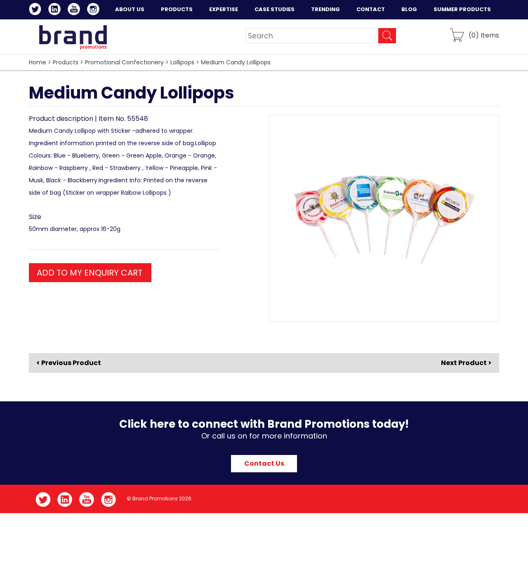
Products (177, 9)
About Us (129, 9)
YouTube (75, 10)
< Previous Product (68, 363)
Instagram (94, 10)
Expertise (223, 9)
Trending (325, 9)
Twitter (36, 10)
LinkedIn (56, 10)
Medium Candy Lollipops (236, 62)
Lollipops (182, 62)
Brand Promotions (73, 37)
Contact (370, 9)
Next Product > (466, 363)
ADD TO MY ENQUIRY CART (89, 272)
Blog (409, 9)
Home (37, 62)
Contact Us (264, 463)
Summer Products (462, 9)
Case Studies (275, 9)
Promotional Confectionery (124, 62)
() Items (484, 35)
